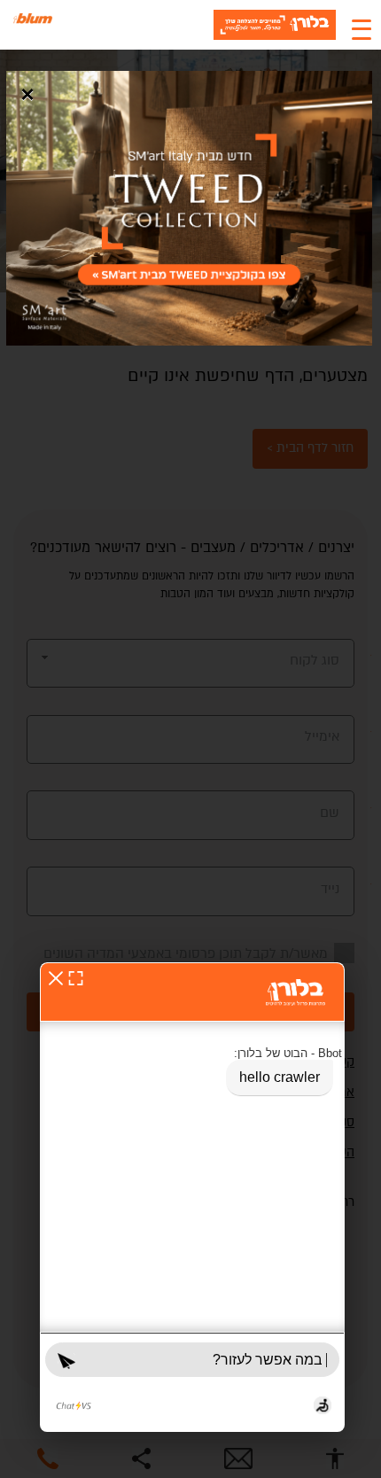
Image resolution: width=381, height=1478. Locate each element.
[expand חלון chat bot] (75, 977)
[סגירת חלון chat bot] (56, 977)
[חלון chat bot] (192, 1197)
